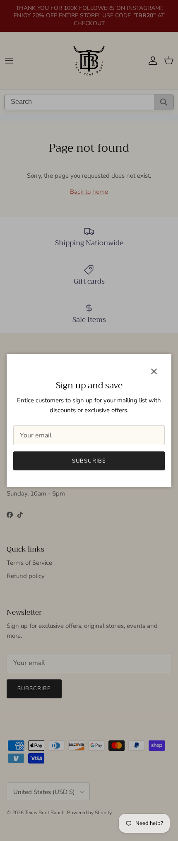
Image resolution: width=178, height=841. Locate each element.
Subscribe (89, 461)
